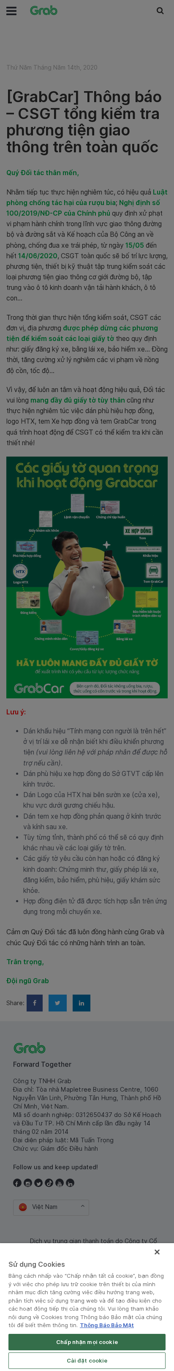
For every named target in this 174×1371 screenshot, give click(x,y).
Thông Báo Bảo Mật (107, 1325)
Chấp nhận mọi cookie (87, 1342)
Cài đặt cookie (87, 1360)
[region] (87, 1307)
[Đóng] (157, 1252)
